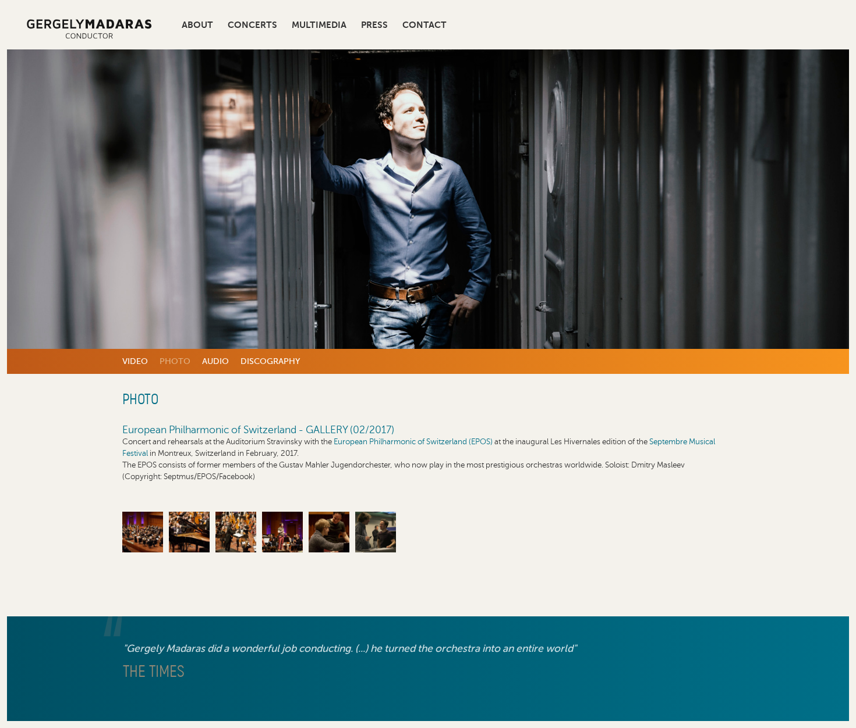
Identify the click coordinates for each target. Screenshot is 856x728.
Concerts (252, 25)
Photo (175, 361)
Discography (270, 361)
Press (374, 25)
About (197, 25)
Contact (424, 25)
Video (135, 361)
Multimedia (319, 25)
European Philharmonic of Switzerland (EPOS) (413, 441)
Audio (215, 361)
